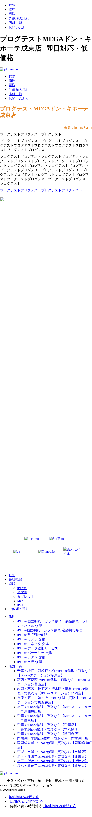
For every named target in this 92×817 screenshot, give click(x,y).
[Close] (24, 814)
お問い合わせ (19, 27)
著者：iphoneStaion (78, 127)
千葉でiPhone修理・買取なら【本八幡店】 (49, 729)
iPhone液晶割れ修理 (32, 635)
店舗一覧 (15, 23)
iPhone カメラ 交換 (31, 639)
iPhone (22, 588)
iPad (20, 605)
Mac (20, 601)
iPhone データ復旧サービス (37, 648)
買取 (12, 14)
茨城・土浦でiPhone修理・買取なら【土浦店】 (52, 752)
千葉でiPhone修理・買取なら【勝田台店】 (49, 734)
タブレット (25, 596)
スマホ (22, 592)
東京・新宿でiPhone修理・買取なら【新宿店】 (52, 765)
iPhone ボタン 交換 (31, 657)
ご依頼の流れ (19, 18)
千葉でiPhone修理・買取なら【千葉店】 (47, 725)
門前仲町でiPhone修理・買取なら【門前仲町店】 (54, 738)
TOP (12, 5)
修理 (12, 9)
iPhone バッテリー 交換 (34, 653)
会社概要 (15, 579)
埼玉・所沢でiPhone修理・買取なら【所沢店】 (52, 761)
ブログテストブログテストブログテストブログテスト (41, 190)
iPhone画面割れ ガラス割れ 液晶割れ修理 (49, 630)
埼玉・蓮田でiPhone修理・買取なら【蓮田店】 (52, 756)
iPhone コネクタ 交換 (33, 644)
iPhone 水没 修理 (29, 662)
